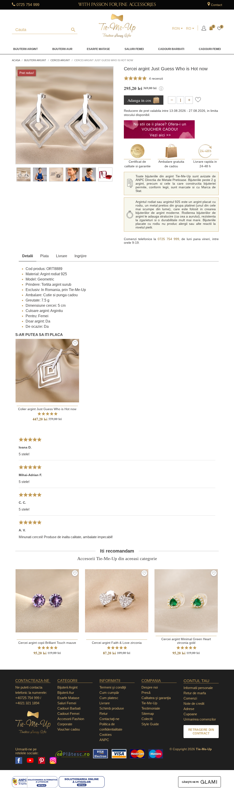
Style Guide (150, 724)
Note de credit (193, 703)
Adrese (188, 709)
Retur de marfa (194, 693)
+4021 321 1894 (27, 703)
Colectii (146, 719)
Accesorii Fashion (70, 719)
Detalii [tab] (27, 256)
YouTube (30, 760)
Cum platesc (108, 698)
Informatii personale (198, 688)
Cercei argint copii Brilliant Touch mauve (47, 643)
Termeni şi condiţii (112, 687)
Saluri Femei (134, 49)
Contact (216, 5)
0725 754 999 (27, 5)
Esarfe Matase (98, 49)
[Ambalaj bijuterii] (105, 175)
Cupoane (190, 714)
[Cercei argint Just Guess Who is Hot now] (23, 175)
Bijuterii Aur (62, 49)
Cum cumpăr (109, 692)
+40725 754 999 (27, 698)
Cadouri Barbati (171, 49)
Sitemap (147, 713)
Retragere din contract (201, 731)
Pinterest (41, 760)
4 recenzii (156, 78)
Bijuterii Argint (25, 49)
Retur (103, 713)
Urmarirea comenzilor (199, 719)
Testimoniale (150, 708)
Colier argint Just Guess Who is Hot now (47, 409)
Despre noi (149, 687)
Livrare (61, 256)
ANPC (104, 740)
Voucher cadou (68, 729)
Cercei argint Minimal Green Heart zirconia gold (186, 641)
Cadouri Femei (210, 49)
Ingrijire (80, 256)
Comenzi (190, 698)
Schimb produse (111, 708)
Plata (44, 256)
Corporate (64, 724)
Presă (145, 692)
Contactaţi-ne (109, 719)
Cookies (105, 734)
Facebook (18, 760)
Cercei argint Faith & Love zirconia (117, 643)
